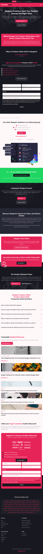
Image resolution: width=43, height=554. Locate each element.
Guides (2, 540)
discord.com (19, 139)
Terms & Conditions (30, 139)
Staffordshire (33, 510)
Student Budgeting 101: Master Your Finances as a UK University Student (19, 390)
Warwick (19, 512)
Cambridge (6, 502)
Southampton (27, 510)
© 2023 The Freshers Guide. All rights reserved (21, 548)
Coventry (27, 502)
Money (7, 356)
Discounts (2, 525)
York (34, 512)
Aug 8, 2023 (3, 356)
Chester (18, 502)
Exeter (16, 504)
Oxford (39, 508)
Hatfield (37, 504)
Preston (14, 510)
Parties (2, 400)
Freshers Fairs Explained (26, 522)
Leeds (16, 506)
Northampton (25, 508)
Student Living (9, 372)
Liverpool (27, 506)
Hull (11, 506)
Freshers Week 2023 (4, 523)
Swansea (15, 512)
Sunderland (10, 512)
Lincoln (23, 506)
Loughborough (36, 506)
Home (2, 520)
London (30, 506)
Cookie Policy (24, 533)
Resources (3, 522)
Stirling (37, 510)
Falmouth (20, 504)
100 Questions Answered (26, 520)
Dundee (34, 502)
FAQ (2, 527)
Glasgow (24, 504)
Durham (38, 502)
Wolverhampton (29, 512)
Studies (2, 535)
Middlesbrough (11, 508)
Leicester (19, 506)
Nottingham (35, 508)
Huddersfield (6, 506)
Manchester (4, 508)
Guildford (33, 504)
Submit (22, 107)
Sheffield (22, 510)
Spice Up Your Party (25, 525)
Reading (18, 510)
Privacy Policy (38, 102)
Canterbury (11, 502)
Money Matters (3, 533)
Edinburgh (10, 504)
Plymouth (6, 510)
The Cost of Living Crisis (26, 527)
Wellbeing (3, 539)
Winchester (23, 512)
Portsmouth (10, 510)
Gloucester (29, 504)
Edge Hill (5, 504)
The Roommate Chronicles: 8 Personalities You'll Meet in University (17, 402)
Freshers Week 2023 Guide (26, 523)
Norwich (30, 508)
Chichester (23, 502)
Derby (31, 502)
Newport (17, 117)
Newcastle (16, 508)
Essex (14, 504)
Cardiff (15, 502)
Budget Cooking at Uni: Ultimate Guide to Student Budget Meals (20, 375)
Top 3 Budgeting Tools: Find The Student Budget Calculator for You (20, 358)
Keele (13, 506)
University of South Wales (21, 54)
